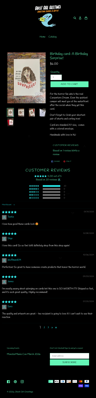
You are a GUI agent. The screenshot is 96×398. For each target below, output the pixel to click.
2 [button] (44, 327)
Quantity (54, 72)
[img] (9, 212)
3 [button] (48, 327)
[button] (34, 186)
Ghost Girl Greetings (24, 391)
